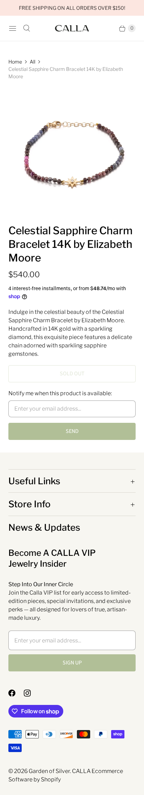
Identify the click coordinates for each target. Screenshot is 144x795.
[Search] (27, 28)
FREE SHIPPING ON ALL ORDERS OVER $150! (72, 8)
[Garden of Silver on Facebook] (16, 693)
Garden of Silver (49, 771)
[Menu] (13, 28)
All (32, 62)
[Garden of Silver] (72, 28)
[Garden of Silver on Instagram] (31, 693)
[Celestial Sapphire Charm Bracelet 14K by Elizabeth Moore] (72, 151)
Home (15, 62)
